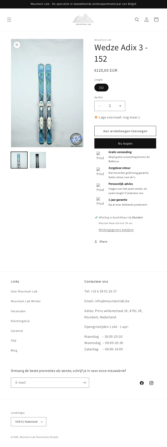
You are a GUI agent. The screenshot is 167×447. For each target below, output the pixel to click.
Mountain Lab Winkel (25, 301)
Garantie (17, 331)
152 (101, 87)
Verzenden (18, 311)
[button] (9, 19)
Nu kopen (125, 143)
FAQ (13, 340)
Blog (14, 350)
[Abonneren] (84, 383)
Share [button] (103, 241)
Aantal (98, 97)
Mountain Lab (27, 437)
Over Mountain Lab (24, 291)
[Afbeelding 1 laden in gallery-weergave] (19, 160)
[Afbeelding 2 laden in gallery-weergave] (38, 160)
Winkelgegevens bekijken (116, 230)
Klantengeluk (20, 321)
